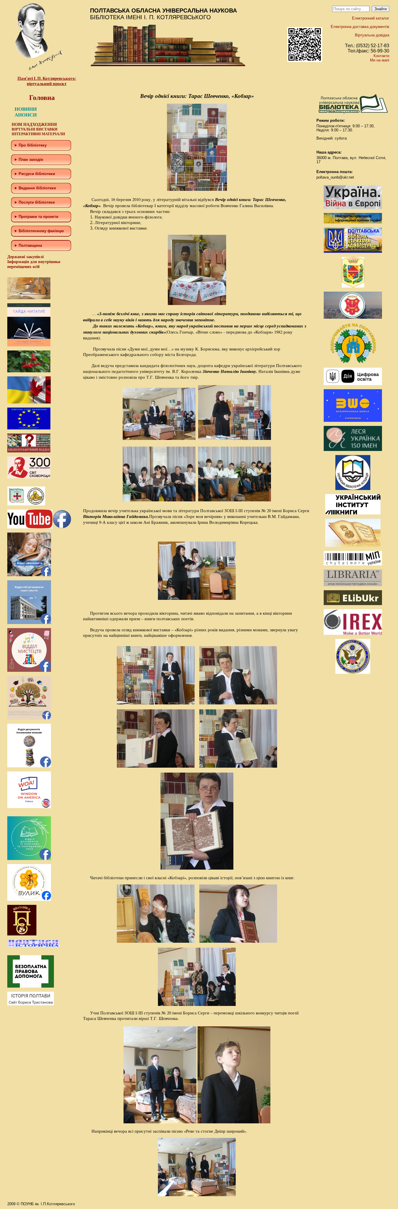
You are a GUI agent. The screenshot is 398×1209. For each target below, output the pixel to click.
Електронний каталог (370, 18)
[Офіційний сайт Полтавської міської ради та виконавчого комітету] (353, 317)
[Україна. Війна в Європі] (353, 207)
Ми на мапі (379, 60)
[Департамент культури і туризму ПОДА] (353, 286)
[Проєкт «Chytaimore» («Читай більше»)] (353, 564)
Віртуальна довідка (372, 35)
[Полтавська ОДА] (353, 251)
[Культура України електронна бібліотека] (353, 545)
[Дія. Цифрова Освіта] (353, 384)
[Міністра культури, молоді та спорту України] (353, 222)
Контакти (381, 56)
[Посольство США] (352, 672)
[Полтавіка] (21, 934)
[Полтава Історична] (33, 946)
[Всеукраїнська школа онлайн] (353, 420)
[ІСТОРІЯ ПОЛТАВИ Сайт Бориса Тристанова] (30, 1004)
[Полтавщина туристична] (353, 362)
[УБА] (352, 489)
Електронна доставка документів (360, 26)
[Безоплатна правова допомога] (30, 986)
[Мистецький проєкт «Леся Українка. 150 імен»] (353, 449)
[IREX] (353, 633)
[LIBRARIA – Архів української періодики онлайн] (353, 585)
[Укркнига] (353, 513)
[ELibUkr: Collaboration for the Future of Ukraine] (353, 604)
